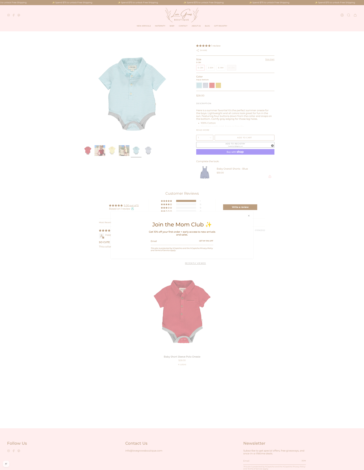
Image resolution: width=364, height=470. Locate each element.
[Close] (248, 215)
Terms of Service (162, 250)
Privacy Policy (206, 248)
